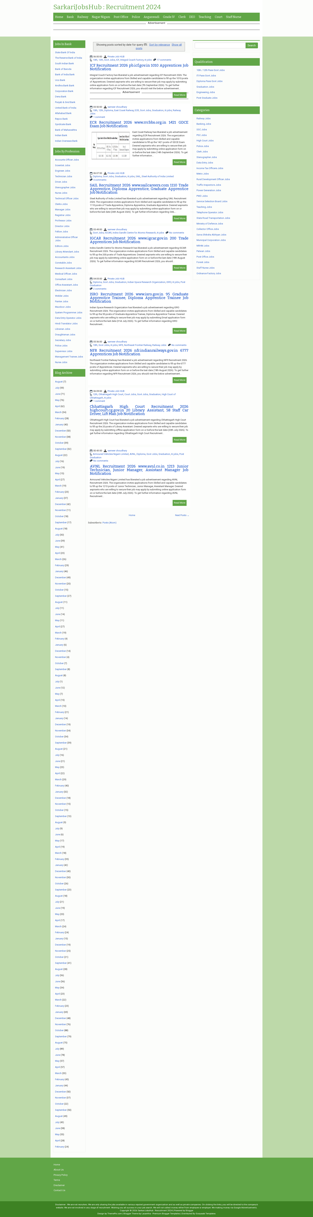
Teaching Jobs (204, 207)
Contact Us (59, 1190)
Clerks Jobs (61, 204)
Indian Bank (61, 135)
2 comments (99, 288)
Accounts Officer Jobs (67, 159)
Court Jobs (130, 394)
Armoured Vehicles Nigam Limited (111, 454)
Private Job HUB (116, 56)
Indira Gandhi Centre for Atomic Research (134, 232)
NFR (121, 345)
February (59, 418)
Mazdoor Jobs (63, 307)
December (60, 430)
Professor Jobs (63, 220)
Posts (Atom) (109, 522)
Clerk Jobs (202, 151)
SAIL (138, 176)
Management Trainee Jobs (69, 356)
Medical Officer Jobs (66, 273)
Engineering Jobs (206, 92)
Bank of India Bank (65, 74)
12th (101, 59)
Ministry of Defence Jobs (210, 223)
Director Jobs (62, 226)
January (59, 424)
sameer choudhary (117, 107)
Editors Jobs (61, 246)
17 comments (164, 59)
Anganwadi (151, 17)
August (59, 381)
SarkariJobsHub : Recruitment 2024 (107, 7)
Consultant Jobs (63, 279)
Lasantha (146, 1213)
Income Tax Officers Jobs (210, 168)
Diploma (108, 110)
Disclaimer (59, 1185)
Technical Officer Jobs (66, 198)
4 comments (99, 179)
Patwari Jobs (203, 251)
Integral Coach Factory (131, 59)
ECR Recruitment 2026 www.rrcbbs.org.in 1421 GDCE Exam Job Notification (139, 124)
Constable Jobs (63, 262)
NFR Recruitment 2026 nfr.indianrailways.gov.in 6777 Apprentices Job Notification (139, 352)
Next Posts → (182, 515)
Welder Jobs (61, 295)
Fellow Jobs (61, 231)
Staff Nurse (233, 17)
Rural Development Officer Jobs (213, 179)
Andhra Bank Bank (64, 85)
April (57, 406)
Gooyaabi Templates (206, 1213)
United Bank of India (65, 107)
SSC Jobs (202, 129)
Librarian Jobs (62, 329)
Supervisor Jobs (63, 351)
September (61, 449)
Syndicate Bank (63, 124)
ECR (137, 110)
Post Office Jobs (205, 256)
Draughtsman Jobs (65, 334)
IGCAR (108, 232)
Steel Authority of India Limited (158, 176)
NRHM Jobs (203, 245)
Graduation (158, 110)
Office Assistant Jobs (66, 284)
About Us (59, 1169)
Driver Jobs (61, 181)
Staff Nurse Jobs (205, 267)
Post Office (121, 17)
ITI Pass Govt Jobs (206, 75)
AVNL (132, 454)
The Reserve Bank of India (68, 57)
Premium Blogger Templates (166, 1213)
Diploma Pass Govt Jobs (209, 81)
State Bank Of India (65, 52)
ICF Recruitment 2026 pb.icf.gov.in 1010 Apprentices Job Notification (139, 67)
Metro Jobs (203, 173)
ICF (117, 59)
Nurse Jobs (61, 192)
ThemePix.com (114, 1213)
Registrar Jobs (62, 215)
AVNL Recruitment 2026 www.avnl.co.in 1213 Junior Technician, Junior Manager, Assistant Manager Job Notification (139, 470)
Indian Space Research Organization (146, 282)
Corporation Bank (64, 91)
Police (136, 17)
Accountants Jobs (64, 257)
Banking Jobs (204, 124)
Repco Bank (61, 118)
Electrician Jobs (63, 290)
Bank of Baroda (63, 69)
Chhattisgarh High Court (111, 394)
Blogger (189, 1210)
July (57, 387)
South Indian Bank (64, 63)
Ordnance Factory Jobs (209, 273)
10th (95, 59)
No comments (176, 232)
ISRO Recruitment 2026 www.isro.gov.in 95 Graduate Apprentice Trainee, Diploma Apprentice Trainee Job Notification (139, 298)
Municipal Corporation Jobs (211, 240)
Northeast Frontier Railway (137, 345)
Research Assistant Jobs (68, 268)
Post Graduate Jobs (207, 97)
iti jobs (148, 59)
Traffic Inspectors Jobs (209, 185)
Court (218, 17)
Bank (70, 17)
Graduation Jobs (205, 86)
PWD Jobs (202, 196)
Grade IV (169, 17)
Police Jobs (61, 345)
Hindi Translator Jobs (66, 323)
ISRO (168, 282)
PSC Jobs (202, 135)
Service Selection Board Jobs (212, 201)
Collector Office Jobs (208, 229)
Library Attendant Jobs (67, 251)
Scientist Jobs (62, 165)
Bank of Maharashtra (66, 130)
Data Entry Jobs (205, 162)
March (58, 412)
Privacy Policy (61, 1175)
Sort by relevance (159, 44)
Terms (57, 1180)
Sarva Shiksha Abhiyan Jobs (211, 234)
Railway (82, 17)
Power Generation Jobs (209, 190)
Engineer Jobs (62, 170)
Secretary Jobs (63, 340)
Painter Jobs (61, 301)
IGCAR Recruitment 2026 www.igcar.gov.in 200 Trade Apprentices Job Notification (139, 240)
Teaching (205, 17)
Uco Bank (60, 80)
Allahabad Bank (63, 113)
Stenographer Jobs (65, 187)
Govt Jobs (109, 59)
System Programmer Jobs (68, 312)
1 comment (99, 117)
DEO (192, 17)
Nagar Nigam (101, 17)
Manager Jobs (62, 209)
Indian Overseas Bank (66, 141)
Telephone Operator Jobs (210, 212)
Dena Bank (60, 96)
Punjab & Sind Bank (65, 102)
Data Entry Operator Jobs (68, 318)
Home (59, 17)
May (57, 400)
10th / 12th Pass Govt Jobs (211, 70)
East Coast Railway (124, 110)
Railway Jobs (159, 345)
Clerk (182, 17)
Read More (179, 95)
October (59, 442)
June (57, 394)
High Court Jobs (205, 140)
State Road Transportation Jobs (213, 218)
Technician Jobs (63, 176)
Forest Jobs (203, 262)
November (60, 436)
